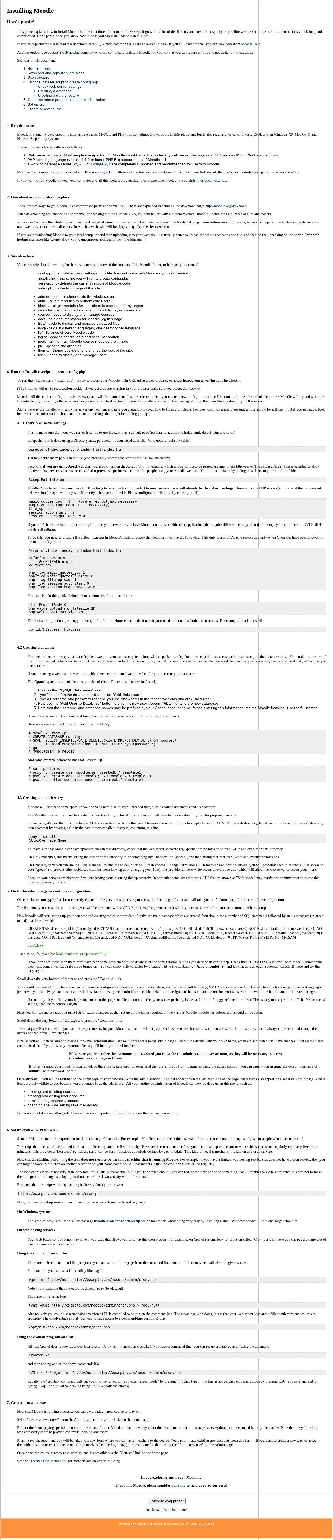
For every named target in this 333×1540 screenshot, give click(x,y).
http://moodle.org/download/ (226, 206)
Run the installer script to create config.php (63, 82)
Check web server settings (59, 86)
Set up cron (37, 104)
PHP (31, 159)
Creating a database (55, 91)
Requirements (39, 68)
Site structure (38, 77)
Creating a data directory (58, 95)
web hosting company (78, 52)
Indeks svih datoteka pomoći (167, 1510)
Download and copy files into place (56, 73)
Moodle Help (250, 44)
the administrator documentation (202, 180)
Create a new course (45, 109)
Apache (98, 155)
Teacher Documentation (47, 1461)
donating (178, 1485)
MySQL (79, 164)
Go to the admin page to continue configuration (66, 100)
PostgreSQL (101, 164)
